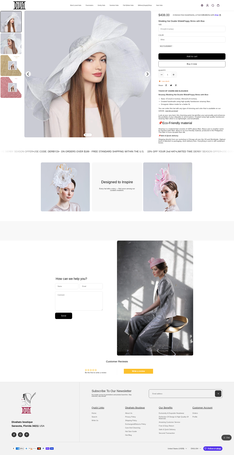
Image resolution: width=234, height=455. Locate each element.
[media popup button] (146, 17)
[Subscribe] (218, 393)
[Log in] (207, 5)
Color (161, 35)
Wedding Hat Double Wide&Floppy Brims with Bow (181, 21)
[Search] (212, 5)
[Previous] (28, 74)
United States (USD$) (176, 449)
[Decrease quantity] (161, 74)
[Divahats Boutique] (28, 5)
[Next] (147, 74)
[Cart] (218, 5)
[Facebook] (166, 85)
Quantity (162, 70)
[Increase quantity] (173, 74)
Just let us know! (171, 111)
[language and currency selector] (202, 5)
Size (160, 24)
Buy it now (192, 64)
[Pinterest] (176, 85)
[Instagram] (20, 434)
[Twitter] (171, 85)
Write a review (138, 371)
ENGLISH (194, 449)
